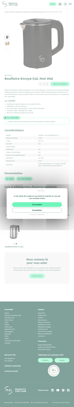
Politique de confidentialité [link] (37, 214)
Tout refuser (40, 190)
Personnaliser (37, 210)
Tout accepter (37, 204)
